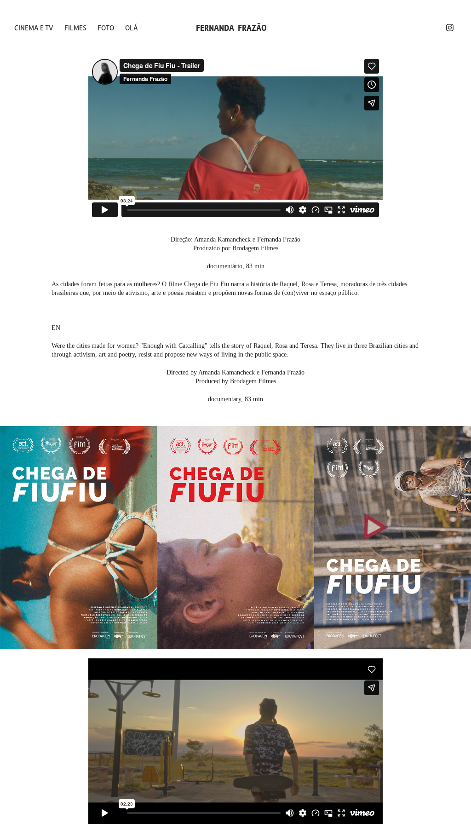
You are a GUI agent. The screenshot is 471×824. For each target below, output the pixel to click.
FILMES (75, 27)
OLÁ (131, 27)
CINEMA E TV (33, 27)
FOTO (106, 27)
